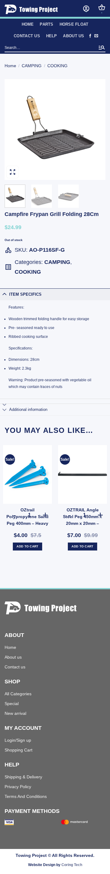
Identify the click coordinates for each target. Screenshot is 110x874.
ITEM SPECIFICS (25, 294)
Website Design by (55, 865)
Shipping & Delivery (23, 776)
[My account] (86, 8)
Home (10, 65)
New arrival (15, 713)
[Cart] (101, 7)
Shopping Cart (18, 750)
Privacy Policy (18, 786)
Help (51, 36)
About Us (73, 36)
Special (12, 703)
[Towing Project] (36, 9)
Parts (46, 24)
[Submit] (101, 48)
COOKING (57, 65)
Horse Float (74, 24)
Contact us (27, 36)
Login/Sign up (18, 740)
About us (13, 657)
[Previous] (14, 129)
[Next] (95, 129)
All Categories (18, 693)
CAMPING (32, 65)
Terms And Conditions (26, 796)
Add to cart (27, 546)
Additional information (28, 409)
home (28, 24)
